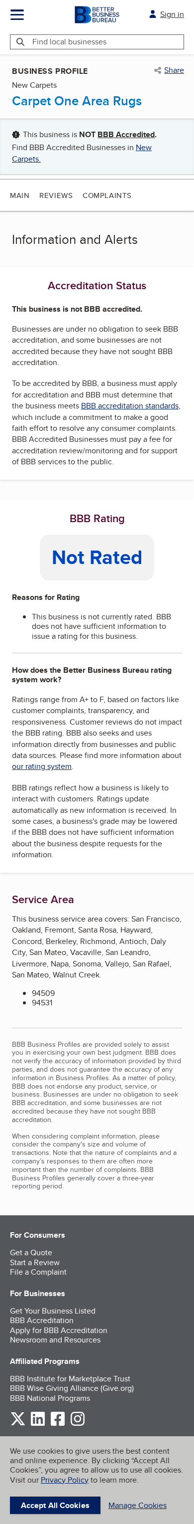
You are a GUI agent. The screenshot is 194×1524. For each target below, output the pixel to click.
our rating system (42, 766)
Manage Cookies (137, 1505)
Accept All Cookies (55, 1505)
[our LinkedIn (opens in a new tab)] (38, 1424)
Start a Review (35, 1262)
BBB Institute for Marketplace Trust (70, 1378)
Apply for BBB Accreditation (58, 1330)
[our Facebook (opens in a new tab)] (58, 1424)
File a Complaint (38, 1272)
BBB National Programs (50, 1398)
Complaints (107, 195)
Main (19, 195)
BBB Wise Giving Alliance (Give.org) (72, 1388)
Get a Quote (31, 1252)
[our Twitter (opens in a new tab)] (18, 1424)
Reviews (56, 195)
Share (174, 70)
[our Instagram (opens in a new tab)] (78, 1424)
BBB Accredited (126, 134)
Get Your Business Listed (53, 1311)
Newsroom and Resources (55, 1339)
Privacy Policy (65, 1480)
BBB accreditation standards (130, 405)
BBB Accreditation (42, 1320)
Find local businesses (69, 41)
